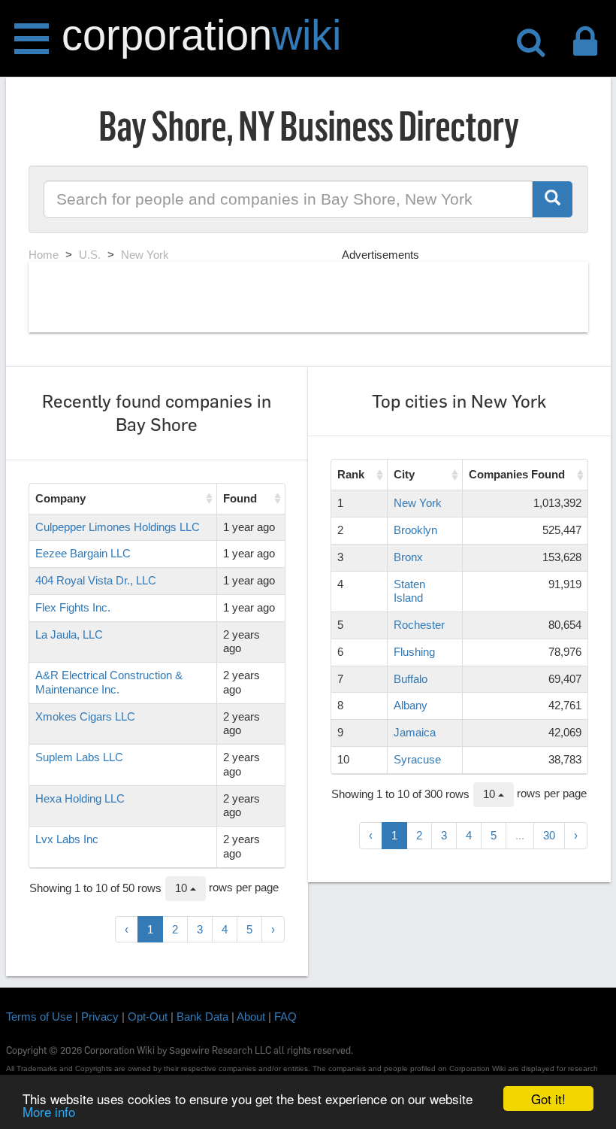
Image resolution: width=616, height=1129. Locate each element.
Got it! (548, 1098)
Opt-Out (148, 1016)
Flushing (414, 651)
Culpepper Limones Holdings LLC (117, 526)
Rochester (419, 624)
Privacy (100, 1016)
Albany (410, 705)
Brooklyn (415, 530)
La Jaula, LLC (69, 634)
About (251, 1016)
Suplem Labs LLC (79, 757)
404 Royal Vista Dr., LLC (95, 580)
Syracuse (417, 759)
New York (418, 502)
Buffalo (410, 678)
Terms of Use (39, 1016)
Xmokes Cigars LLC (85, 716)
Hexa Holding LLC (80, 798)
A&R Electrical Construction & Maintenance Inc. (109, 682)
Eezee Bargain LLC (83, 553)
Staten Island (409, 591)
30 (549, 835)
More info (49, 1111)
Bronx (408, 557)
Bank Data (202, 1016)
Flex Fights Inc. (72, 607)
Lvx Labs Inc (66, 839)
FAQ (285, 1016)
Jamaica (415, 732)
